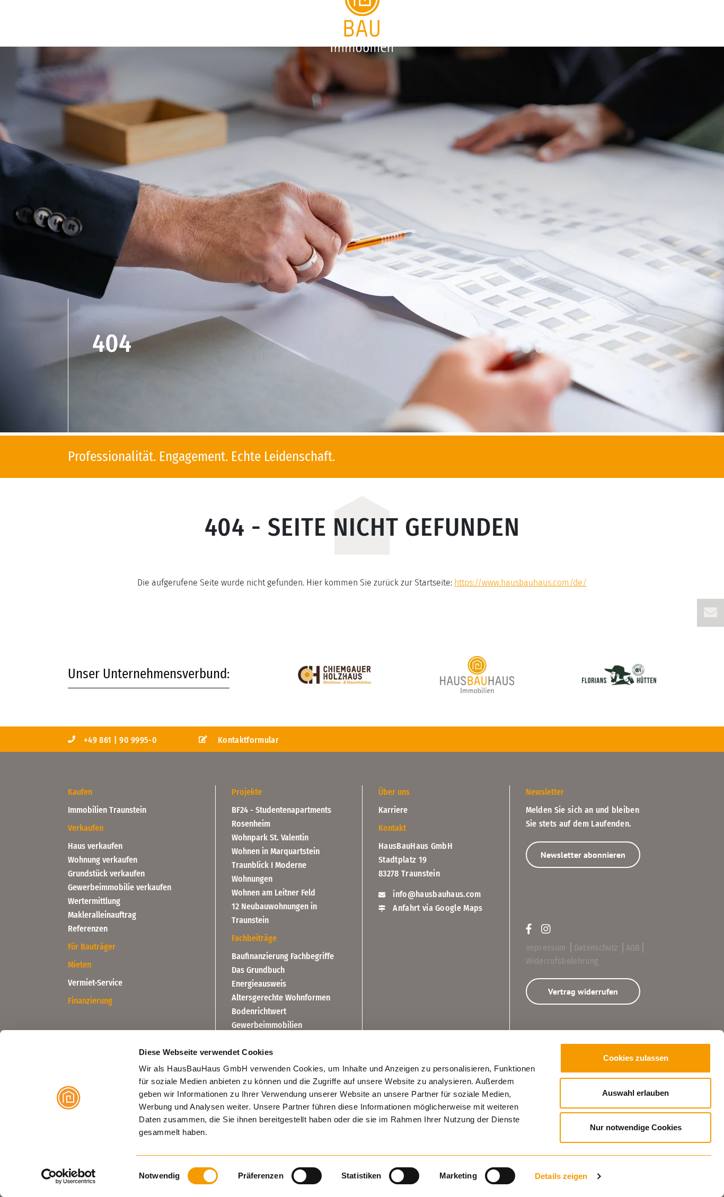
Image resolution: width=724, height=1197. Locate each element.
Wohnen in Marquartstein (276, 851)
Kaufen (84, 7)
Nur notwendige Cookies (636, 1127)
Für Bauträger (523, 7)
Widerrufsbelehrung (562, 961)
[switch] (307, 1175)
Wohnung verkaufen (102, 860)
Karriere (393, 810)
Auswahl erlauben (635, 1092)
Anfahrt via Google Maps (437, 908)
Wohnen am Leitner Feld (273, 893)
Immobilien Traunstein (107, 810)
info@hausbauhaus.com (436, 894)
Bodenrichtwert (259, 1011)
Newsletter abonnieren (583, 854)
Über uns (634, 7)
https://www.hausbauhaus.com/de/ (520, 583)
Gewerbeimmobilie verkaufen (119, 887)
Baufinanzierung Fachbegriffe (283, 956)
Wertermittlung (94, 901)
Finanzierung (442, 7)
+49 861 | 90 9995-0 (120, 740)
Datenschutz (597, 948)
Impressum (547, 948)
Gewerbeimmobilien (267, 1025)
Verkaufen (233, 7)
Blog (583, 7)
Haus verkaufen (95, 846)
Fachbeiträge (254, 938)
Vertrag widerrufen (583, 991)
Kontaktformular (247, 740)
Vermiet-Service (95, 983)
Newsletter (545, 792)
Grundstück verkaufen (106, 873)
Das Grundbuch (258, 970)
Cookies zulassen (635, 1057)
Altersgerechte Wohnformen (281, 997)
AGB (633, 948)
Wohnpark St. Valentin (270, 837)
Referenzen (88, 929)
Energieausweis (259, 984)
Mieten (79, 965)
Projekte (155, 7)
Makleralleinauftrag (102, 915)
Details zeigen (561, 1176)
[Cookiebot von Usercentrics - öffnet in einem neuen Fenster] (68, 1176)
